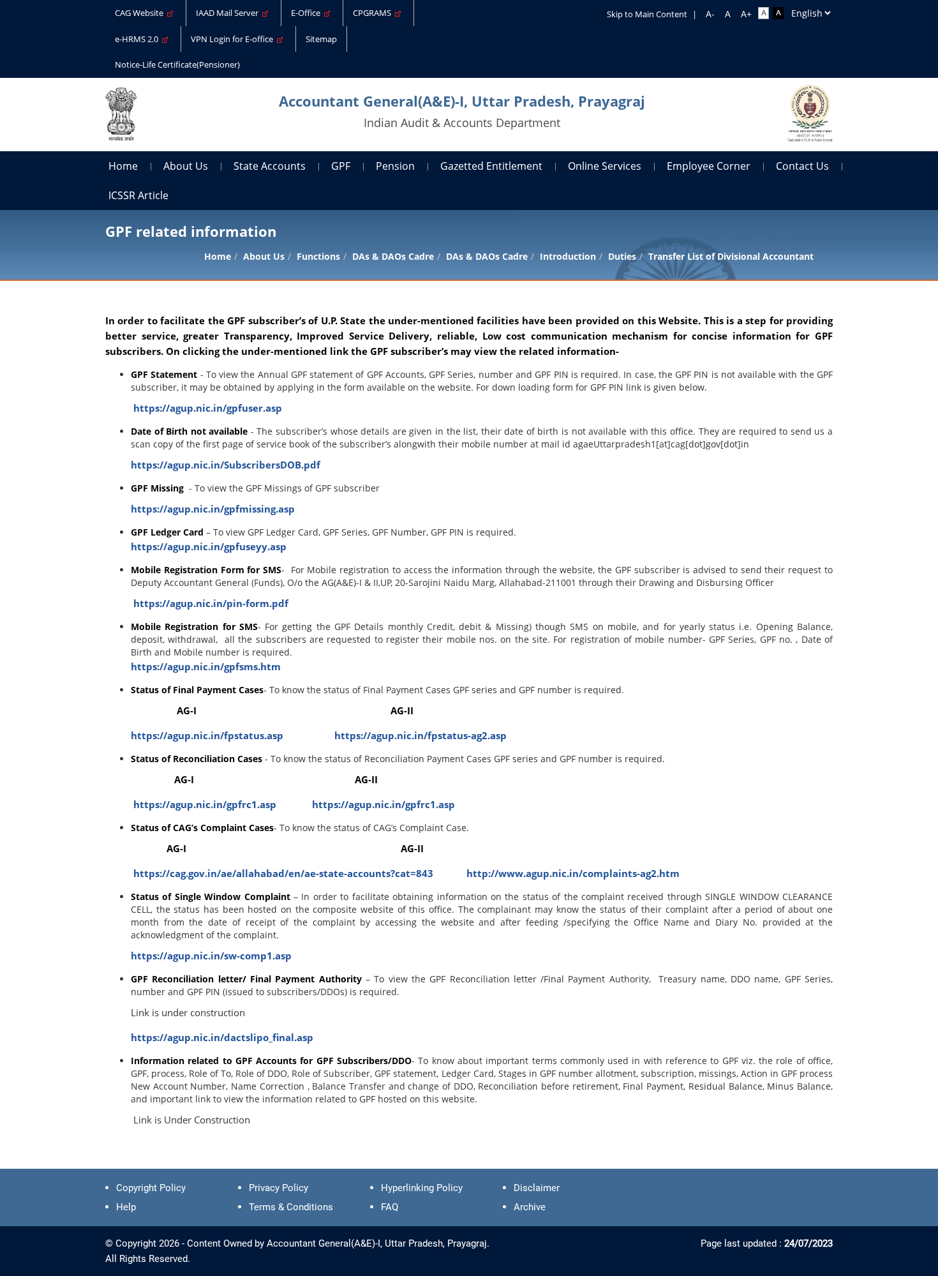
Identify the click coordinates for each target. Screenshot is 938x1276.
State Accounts (270, 166)
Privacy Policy (278, 1188)
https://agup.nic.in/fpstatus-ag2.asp (420, 735)
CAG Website (141, 13)
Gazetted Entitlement (491, 166)
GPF (340, 166)
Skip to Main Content (647, 14)
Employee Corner (708, 166)
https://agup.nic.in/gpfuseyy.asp (209, 546)
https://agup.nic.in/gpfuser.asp (207, 408)
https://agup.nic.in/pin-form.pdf (210, 603)
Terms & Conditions (291, 1207)
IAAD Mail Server (229, 13)
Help (126, 1207)
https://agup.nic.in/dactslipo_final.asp (222, 1037)
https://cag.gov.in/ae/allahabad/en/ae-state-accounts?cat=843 (283, 873)
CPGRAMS (374, 13)
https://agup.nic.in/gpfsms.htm (206, 666)
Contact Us (802, 166)
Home (123, 166)
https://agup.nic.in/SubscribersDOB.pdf (225, 464)
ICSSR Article (138, 195)
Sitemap (321, 39)
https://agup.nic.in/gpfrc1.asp (204, 804)
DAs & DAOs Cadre (487, 256)
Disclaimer (537, 1188)
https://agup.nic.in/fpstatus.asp (207, 735)
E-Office (307, 13)
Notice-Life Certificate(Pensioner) (177, 64)
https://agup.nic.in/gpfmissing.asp (213, 508)
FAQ (389, 1207)
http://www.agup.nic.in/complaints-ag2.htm (573, 873)
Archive (530, 1207)
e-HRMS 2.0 (138, 39)
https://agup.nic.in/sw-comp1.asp (211, 955)
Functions (318, 256)
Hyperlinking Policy (422, 1188)
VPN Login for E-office (234, 39)
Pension (395, 166)
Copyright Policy (151, 1188)
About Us (185, 166)
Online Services (604, 166)
